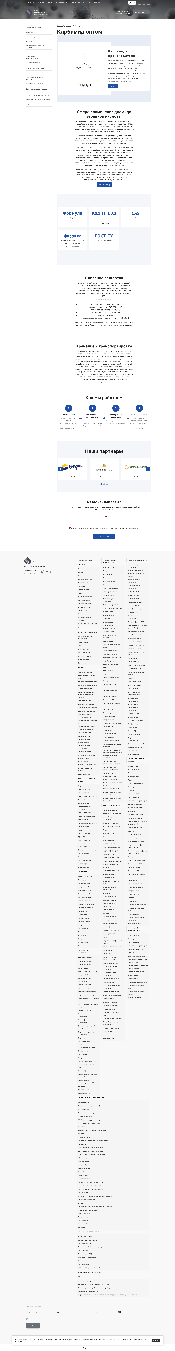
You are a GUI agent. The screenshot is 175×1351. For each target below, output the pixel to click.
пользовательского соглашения (95, 528)
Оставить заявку (104, 185)
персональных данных (133, 528)
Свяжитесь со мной (104, 536)
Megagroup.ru (87, 1348)
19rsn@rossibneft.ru (68, 423)
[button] (139, 3)
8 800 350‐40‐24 (65, 428)
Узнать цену (113, 86)
